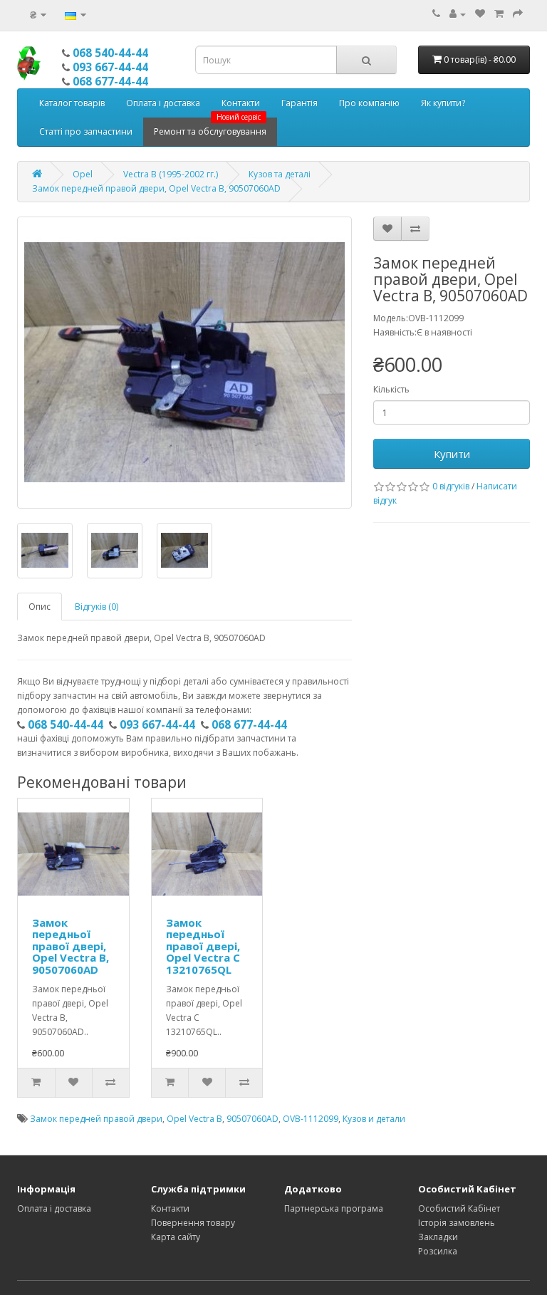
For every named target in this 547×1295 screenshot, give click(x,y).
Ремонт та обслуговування (210, 127)
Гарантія (299, 103)
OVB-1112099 (310, 1119)
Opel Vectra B (194, 1119)
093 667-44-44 (110, 67)
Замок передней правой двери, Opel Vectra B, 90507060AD (156, 188)
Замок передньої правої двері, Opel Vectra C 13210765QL (203, 946)
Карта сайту (175, 1237)
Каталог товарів (72, 103)
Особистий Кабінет (459, 1208)
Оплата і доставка (163, 103)
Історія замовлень (456, 1223)
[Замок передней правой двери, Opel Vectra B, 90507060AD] (184, 363)
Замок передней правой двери (96, 1119)
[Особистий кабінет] (457, 14)
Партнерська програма (333, 1208)
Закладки (438, 1237)
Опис (39, 606)
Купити (452, 454)
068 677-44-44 (110, 81)
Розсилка (437, 1251)
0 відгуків (450, 486)
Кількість (391, 389)
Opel (83, 174)
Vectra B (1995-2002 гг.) (170, 174)
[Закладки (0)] (480, 14)
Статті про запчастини (85, 131)
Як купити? (443, 103)
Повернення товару (193, 1223)
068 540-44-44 (110, 53)
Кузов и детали (374, 1119)
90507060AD (252, 1119)
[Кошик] (499, 14)
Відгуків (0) (96, 606)
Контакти (241, 103)
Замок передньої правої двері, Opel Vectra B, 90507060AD (70, 946)
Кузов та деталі (280, 174)
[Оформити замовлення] (518, 14)
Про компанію (369, 103)
